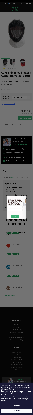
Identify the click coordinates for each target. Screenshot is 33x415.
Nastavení (16, 405)
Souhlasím (16, 411)
